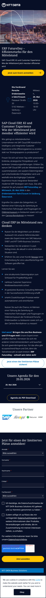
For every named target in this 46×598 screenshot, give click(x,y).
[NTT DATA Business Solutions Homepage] (11, 5)
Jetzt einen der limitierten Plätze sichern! (23, 363)
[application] (23, 586)
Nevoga (34, 257)
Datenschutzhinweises (27, 518)
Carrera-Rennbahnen (15, 215)
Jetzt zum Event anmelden (20, 73)
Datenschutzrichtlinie (17, 539)
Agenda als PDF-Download (23, 397)
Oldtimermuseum (10, 212)
